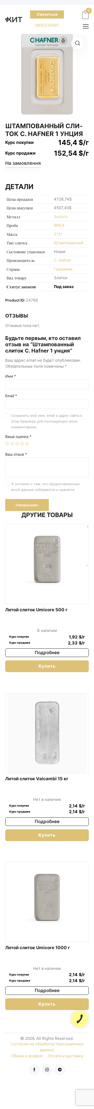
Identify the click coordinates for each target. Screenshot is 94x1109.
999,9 (59, 225)
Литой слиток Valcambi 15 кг (36, 778)
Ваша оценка (18, 437)
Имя (10, 376)
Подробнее (47, 652)
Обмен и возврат (27, 1055)
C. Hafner (62, 260)
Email (11, 396)
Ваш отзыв (16, 454)
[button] (77, 43)
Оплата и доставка (65, 1055)
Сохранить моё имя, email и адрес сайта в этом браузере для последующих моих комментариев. (46, 421)
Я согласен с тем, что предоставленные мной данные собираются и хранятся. (45, 487)
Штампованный (68, 242)
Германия (63, 269)
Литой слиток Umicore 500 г (36, 609)
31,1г (58, 234)
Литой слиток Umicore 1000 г (37, 947)
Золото (61, 216)
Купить (46, 666)
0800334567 (47, 25)
